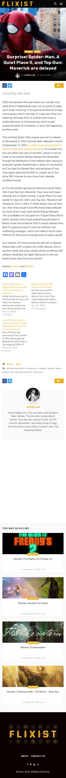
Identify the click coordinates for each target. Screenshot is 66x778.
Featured (33, 554)
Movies (28, 51)
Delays (43, 368)
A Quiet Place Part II (16, 368)
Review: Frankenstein (33, 647)
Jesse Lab (29, 75)
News (37, 51)
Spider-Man (9, 372)
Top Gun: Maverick (24, 372)
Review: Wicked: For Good (33, 603)
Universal (39, 372)
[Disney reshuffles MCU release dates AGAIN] (46, 296)
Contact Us (38, 756)
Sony (59, 368)
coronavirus (32, 368)
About (25, 756)
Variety (16, 266)
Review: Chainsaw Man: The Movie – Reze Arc (33, 691)
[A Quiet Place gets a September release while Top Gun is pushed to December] (16, 299)
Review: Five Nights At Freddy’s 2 (33, 558)
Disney (51, 368)
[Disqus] (33, 483)
